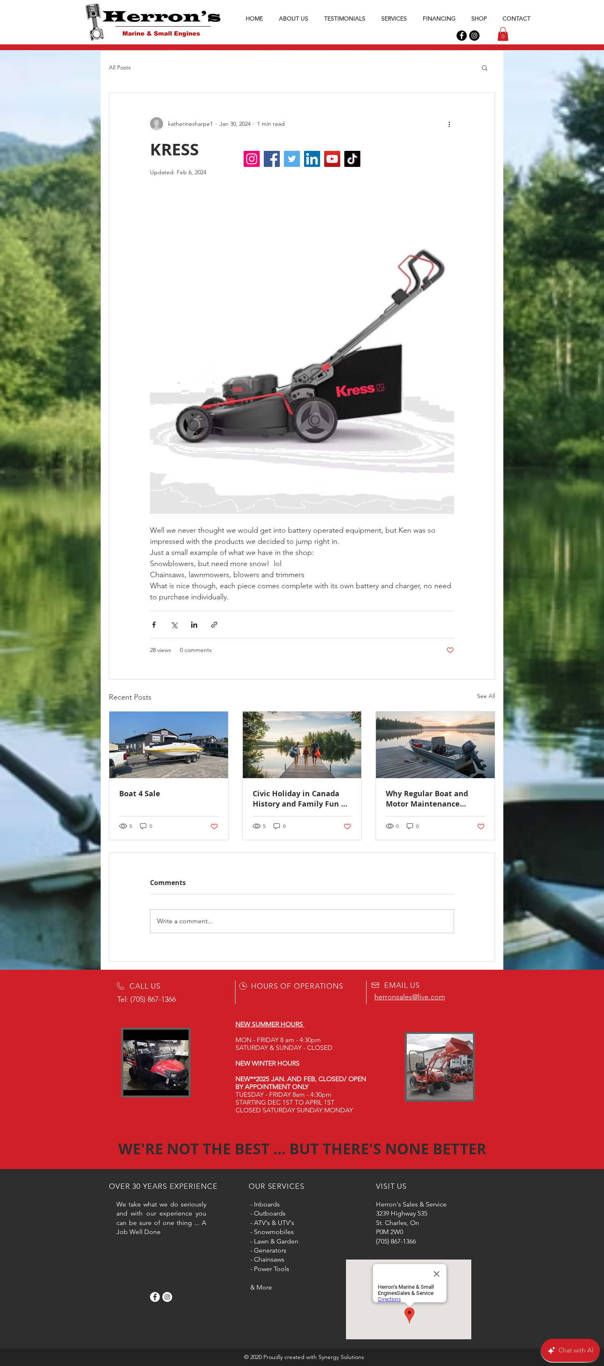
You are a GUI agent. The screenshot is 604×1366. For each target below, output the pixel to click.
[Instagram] (474, 35)
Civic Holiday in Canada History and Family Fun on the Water (301, 798)
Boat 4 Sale (139, 793)
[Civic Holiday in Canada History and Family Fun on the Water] (302, 745)
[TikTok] (352, 159)
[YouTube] (332, 159)
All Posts (120, 67)
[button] (503, 34)
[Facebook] (461, 35)
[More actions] (449, 124)
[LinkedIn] (312, 159)
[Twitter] (292, 159)
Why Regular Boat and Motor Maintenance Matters (427, 798)
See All (486, 696)
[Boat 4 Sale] (168, 745)
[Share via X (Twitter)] (174, 625)
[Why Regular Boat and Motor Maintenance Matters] (435, 745)
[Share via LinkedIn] (194, 625)
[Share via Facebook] (154, 625)
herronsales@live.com (409, 996)
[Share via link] (214, 625)
